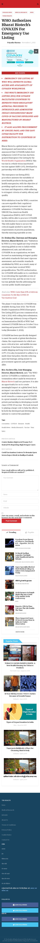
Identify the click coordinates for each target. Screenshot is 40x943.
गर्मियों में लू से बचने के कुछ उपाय (23, 581)
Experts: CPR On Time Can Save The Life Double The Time (24, 608)
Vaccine (27, 427)
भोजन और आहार (18, 583)
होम (2, 854)
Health (27, 423)
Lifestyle (5, 815)
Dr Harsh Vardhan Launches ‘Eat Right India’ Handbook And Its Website (24, 556)
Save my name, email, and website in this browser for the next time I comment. (18, 517)
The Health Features (24, 548)
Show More (20, 632)
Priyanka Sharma (13, 43)
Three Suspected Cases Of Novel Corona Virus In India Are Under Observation (24, 621)
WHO (3, 431)
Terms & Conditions (9, 825)
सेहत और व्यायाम (25, 583)
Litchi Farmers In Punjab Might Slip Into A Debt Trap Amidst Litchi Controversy (24, 595)
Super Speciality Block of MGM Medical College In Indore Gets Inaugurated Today (25, 570)
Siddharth (16, 699)
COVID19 (14, 423)
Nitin (15, 725)
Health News (6, 427)
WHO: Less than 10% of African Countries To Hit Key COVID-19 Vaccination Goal (20, 294)
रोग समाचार (4, 869)
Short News (26, 627)
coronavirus (6, 423)
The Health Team (15, 671)
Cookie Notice (6, 835)
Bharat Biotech (8, 381)
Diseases (21, 423)
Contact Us (5, 840)
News (32, 12)
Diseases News (7, 12)
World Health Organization (14, 160)
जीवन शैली (4, 864)
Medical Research (21, 12)
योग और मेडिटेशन (6, 883)
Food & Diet (18, 562)
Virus (32, 427)
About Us (5, 820)
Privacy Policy (7, 830)
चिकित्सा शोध (5, 859)
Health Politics (26, 562)
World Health (7, 16)
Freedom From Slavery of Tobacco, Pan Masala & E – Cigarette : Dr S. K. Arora (24, 542)
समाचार (3, 849)
